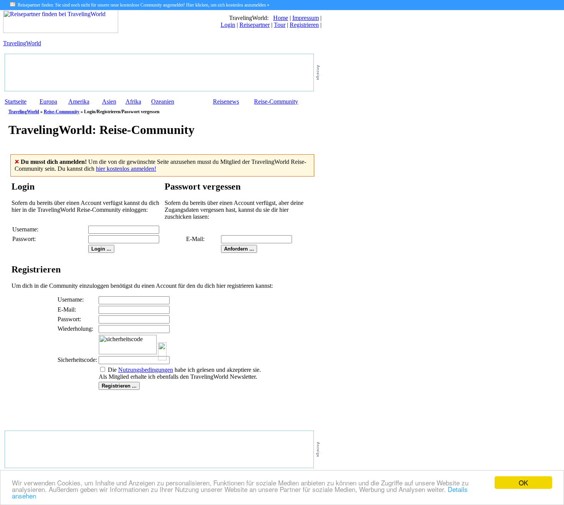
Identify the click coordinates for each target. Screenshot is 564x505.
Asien (109, 101)
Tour (279, 24)
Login (228, 24)
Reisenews (226, 101)
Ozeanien (162, 101)
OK (523, 482)
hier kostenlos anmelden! (126, 168)
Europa (48, 101)
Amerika (78, 101)
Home (280, 18)
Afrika (133, 101)
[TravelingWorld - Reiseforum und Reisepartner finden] (60, 31)
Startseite (15, 101)
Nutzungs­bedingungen (145, 369)
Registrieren (304, 24)
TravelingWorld (22, 43)
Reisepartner (254, 24)
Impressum (305, 18)
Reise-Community (276, 101)
